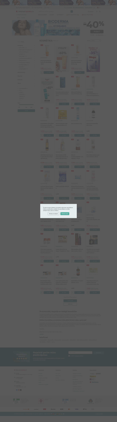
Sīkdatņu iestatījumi (53, 213)
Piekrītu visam (65, 213)
